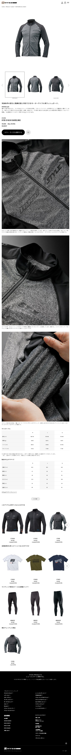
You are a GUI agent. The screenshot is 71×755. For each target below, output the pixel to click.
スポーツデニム (7, 697)
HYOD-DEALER (7, 728)
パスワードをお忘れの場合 (41, 733)
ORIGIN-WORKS (7, 720)
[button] (67, 525)
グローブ (6, 704)
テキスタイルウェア (8, 693)
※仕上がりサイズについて (9, 492)
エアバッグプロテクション (41, 699)
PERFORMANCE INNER (20, 6)
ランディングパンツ (8, 699)
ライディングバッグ (40, 704)
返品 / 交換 (38, 717)
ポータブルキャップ (8, 701)
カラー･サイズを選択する (13, 132)
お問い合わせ (7, 730)
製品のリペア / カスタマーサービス (40, 720)
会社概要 (6, 718)
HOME (3, 6)
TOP (66, 750)
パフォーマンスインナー (9, 708)
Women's (6, 706)
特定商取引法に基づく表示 (39, 726)
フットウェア (38, 706)
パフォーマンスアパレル (9, 710)
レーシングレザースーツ (40, 693)
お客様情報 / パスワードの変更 (39, 730)
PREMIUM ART (39, 695)
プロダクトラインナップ (11, 691)
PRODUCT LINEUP (10, 6)
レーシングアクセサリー (40, 708)
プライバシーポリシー (40, 738)
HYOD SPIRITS (7, 723)
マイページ (38, 735)
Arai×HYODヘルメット (40, 701)
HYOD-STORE (7, 725)
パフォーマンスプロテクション (42, 697)
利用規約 (37, 723)
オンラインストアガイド (40, 715)
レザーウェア (7, 695)
